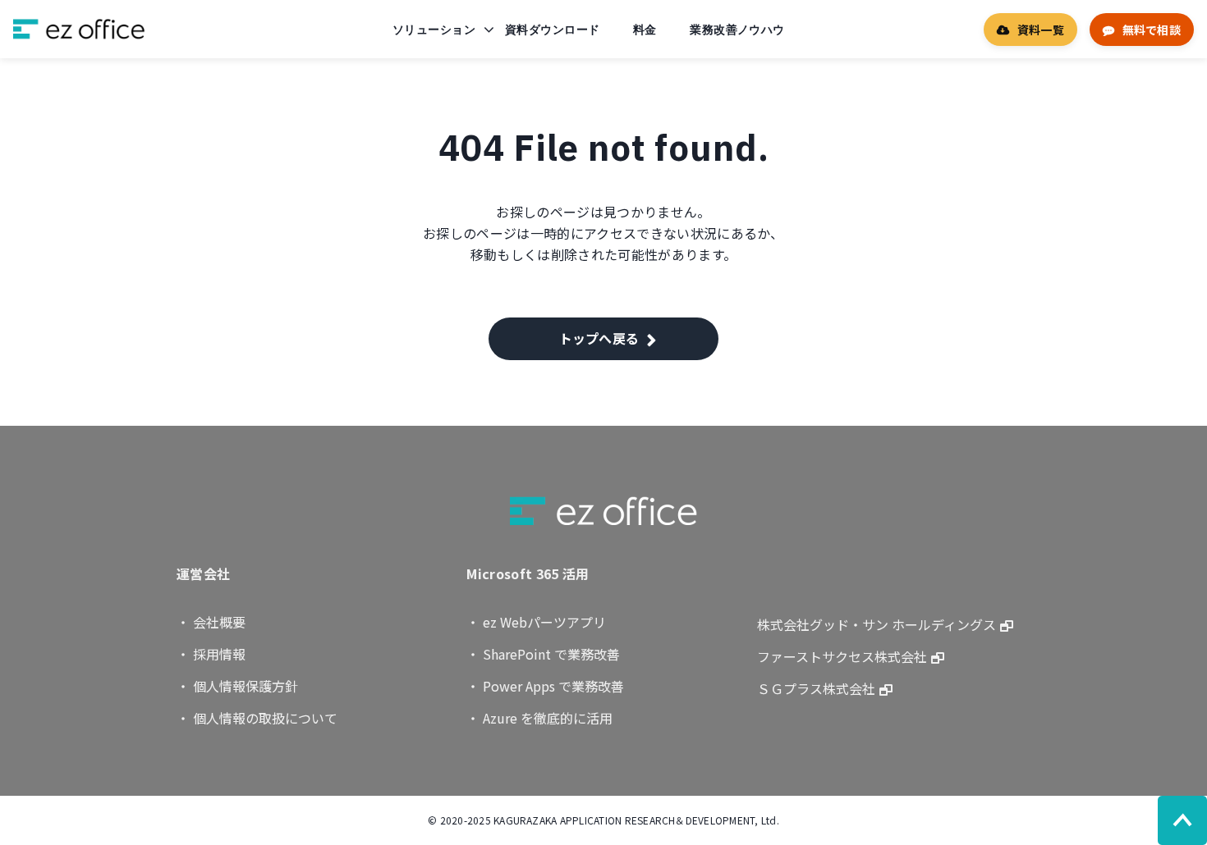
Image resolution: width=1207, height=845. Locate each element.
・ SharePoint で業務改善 (543, 654)
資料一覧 (1040, 29)
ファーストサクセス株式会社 (842, 656)
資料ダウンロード (552, 29)
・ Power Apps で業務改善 (545, 686)
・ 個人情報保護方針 (237, 686)
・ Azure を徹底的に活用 (539, 718)
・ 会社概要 (211, 622)
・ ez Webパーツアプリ (536, 622)
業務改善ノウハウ (737, 29)
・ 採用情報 (211, 654)
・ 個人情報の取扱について (257, 718)
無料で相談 (1151, 29)
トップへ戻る (599, 338)
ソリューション (433, 29)
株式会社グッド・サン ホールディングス (876, 624)
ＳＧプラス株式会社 (816, 688)
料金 (645, 29)
